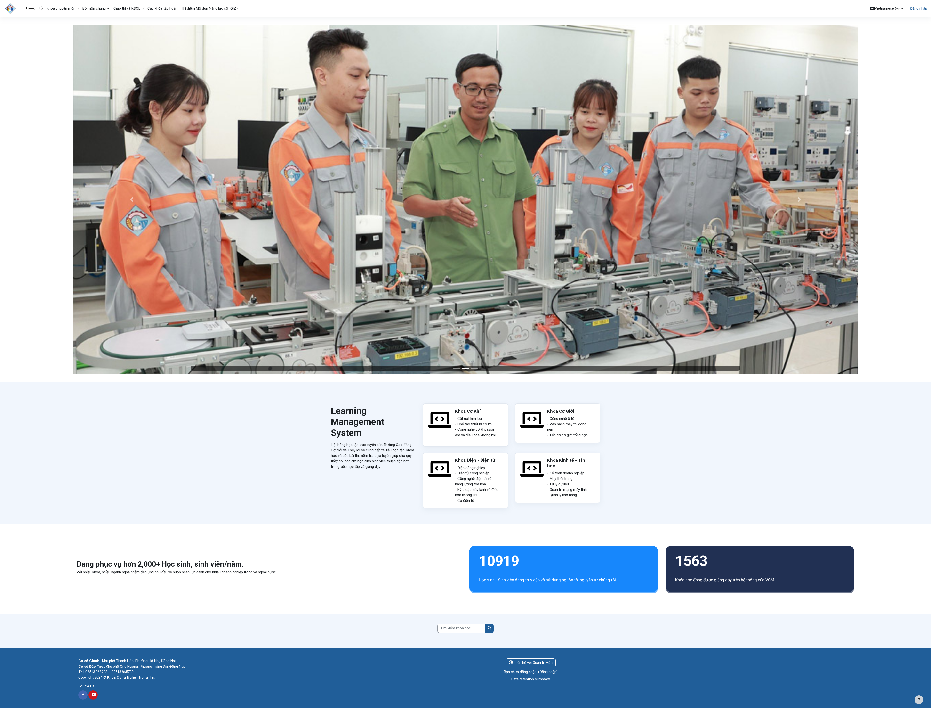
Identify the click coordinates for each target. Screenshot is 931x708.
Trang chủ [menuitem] (34, 8)
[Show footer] (919, 699)
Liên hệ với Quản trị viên (534, 662)
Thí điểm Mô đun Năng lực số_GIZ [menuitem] (208, 8)
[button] (886, 8)
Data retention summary (530, 679)
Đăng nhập (918, 8)
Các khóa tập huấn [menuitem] (162, 8)
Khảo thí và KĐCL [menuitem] (126, 8)
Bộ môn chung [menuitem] (94, 8)
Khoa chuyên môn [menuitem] (61, 8)
